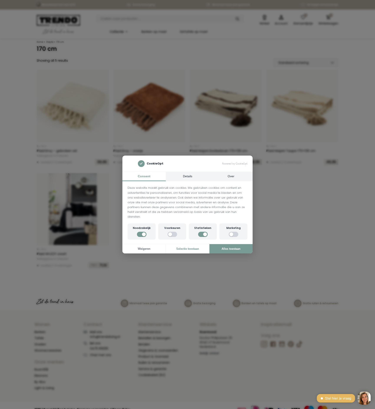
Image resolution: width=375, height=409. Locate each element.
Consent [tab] (144, 176)
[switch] (141, 234)
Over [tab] (231, 176)
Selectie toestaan (187, 248)
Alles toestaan (231, 248)
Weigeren (144, 248)
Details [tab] (187, 176)
